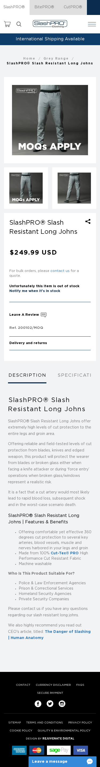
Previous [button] (12, 120)
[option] (50, 120)
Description (27, 375)
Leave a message (49, 761)
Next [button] (87, 120)
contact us (60, 271)
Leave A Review (24, 314)
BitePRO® (44, 7)
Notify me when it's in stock (34, 291)
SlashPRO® (14, 7)
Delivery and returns (28, 343)
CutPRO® (73, 7)
